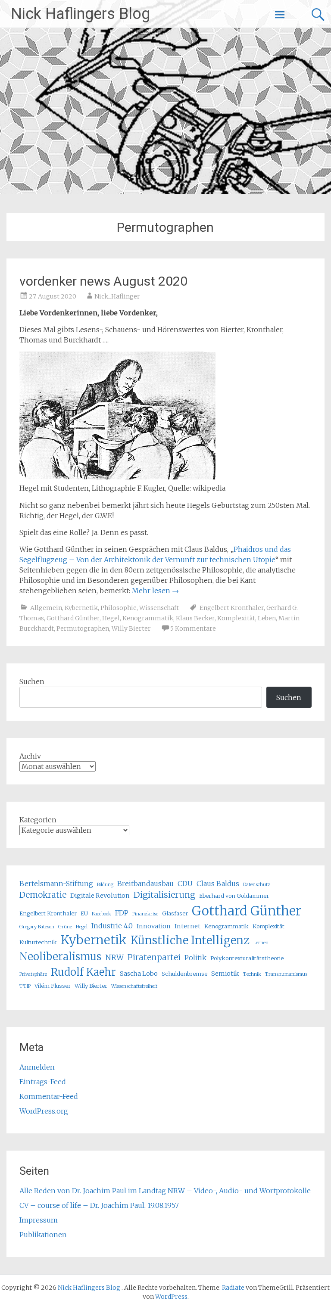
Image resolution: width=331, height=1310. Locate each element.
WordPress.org (43, 1111)
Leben (267, 618)
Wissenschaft (159, 608)
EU (84, 913)
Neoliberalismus (60, 956)
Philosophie (118, 608)
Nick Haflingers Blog (80, 14)
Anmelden (37, 1067)
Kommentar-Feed (48, 1096)
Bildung (105, 884)
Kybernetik (81, 608)
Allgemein (46, 608)
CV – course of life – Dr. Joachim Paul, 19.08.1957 (99, 1205)
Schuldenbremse (184, 973)
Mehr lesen (155, 590)
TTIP (25, 986)
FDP (121, 913)
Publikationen (43, 1234)
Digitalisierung (164, 895)
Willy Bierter (131, 628)
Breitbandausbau (145, 883)
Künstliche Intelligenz (190, 940)
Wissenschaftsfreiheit (134, 986)
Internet (187, 926)
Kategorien (37, 819)
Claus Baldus (218, 883)
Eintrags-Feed (42, 1081)
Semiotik (225, 973)
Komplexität (236, 618)
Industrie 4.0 (112, 925)
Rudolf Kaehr (83, 972)
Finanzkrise (145, 914)
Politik (195, 957)
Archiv (30, 756)
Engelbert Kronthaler (232, 608)
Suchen (31, 681)
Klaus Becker (195, 618)
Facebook (101, 914)
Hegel (111, 618)
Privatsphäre (33, 974)
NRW (114, 957)
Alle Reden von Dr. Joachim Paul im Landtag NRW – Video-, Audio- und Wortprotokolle (165, 1190)
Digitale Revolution (100, 895)
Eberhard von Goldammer (234, 895)
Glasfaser (175, 913)
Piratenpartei (154, 957)
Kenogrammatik (147, 618)
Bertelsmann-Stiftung (56, 883)
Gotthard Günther (73, 618)
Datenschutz (256, 884)
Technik (252, 974)
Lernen (261, 943)
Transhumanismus (286, 974)
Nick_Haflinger (117, 296)
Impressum (38, 1220)
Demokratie (42, 895)
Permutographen (82, 628)
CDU (185, 883)
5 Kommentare (193, 628)
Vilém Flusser (52, 985)
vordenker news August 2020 (103, 281)
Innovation (154, 926)
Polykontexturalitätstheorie (247, 958)
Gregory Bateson (36, 927)
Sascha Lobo (139, 973)
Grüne (65, 927)
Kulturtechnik (38, 942)
